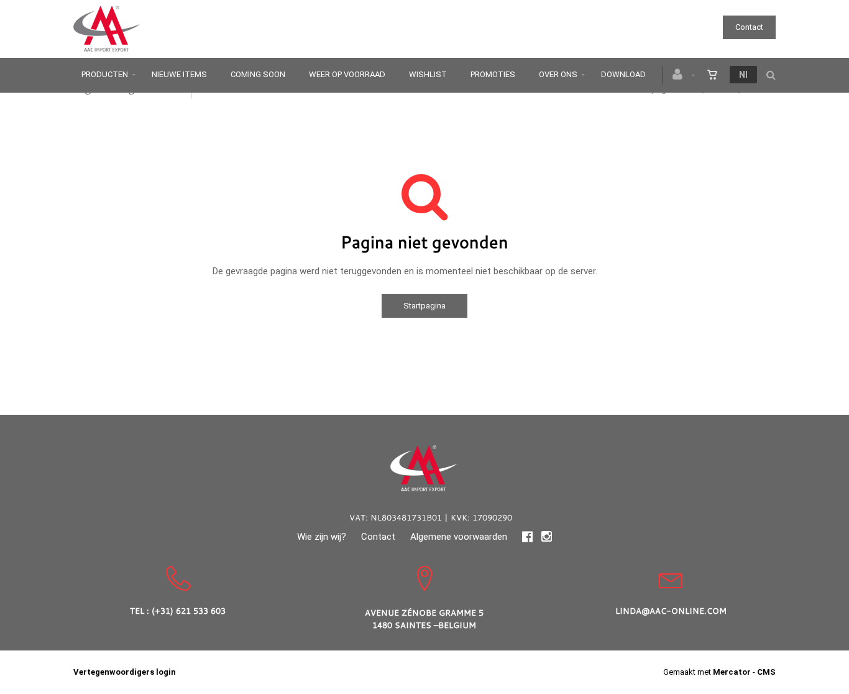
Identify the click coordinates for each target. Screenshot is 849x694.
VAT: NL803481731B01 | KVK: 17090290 (431, 517)
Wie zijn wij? (321, 536)
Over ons (558, 74)
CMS (766, 672)
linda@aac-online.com (671, 610)
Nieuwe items (179, 74)
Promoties (492, 74)
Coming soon (258, 74)
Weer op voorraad (347, 74)
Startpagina (424, 305)
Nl (743, 75)
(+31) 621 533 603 (189, 610)
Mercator (732, 672)
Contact (749, 27)
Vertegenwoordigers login (124, 672)
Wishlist (428, 74)
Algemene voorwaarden (458, 536)
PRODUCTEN (104, 74)
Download (623, 74)
